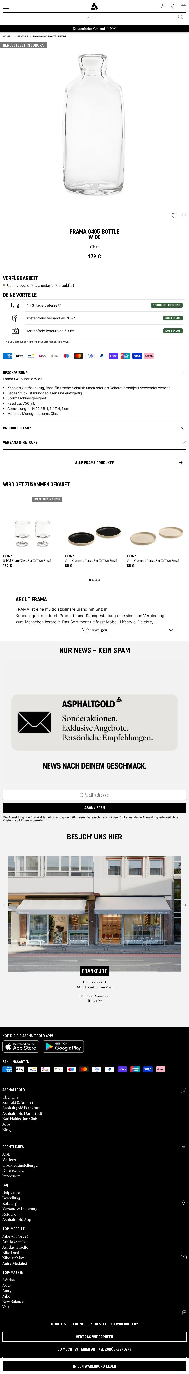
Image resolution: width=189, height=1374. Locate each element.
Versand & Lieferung (20, 1208)
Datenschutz (13, 1170)
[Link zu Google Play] (63, 1046)
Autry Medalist (14, 1263)
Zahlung (9, 1203)
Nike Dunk (11, 1252)
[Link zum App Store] (20, 1046)
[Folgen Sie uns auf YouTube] (184, 1257)
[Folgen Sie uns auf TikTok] (183, 1146)
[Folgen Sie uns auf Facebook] (183, 1202)
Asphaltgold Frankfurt (21, 1107)
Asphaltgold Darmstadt (22, 1113)
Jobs (6, 1124)
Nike (6, 1296)
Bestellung (11, 1197)
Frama (78, 231)
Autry (7, 1290)
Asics (6, 1285)
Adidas (8, 1279)
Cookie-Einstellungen (21, 1165)
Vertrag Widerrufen (94, 1337)
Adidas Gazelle (15, 1247)
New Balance (13, 1301)
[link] (94, 6)
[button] (184, 216)
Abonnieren (94, 808)
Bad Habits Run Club (19, 1118)
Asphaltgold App (16, 1219)
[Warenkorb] (183, 6)
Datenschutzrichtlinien (102, 817)
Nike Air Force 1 (15, 1236)
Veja (6, 1306)
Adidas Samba (14, 1241)
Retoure (9, 1214)
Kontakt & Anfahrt (17, 1102)
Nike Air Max (13, 1257)
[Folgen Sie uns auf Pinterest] (184, 1312)
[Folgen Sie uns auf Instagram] (183, 1090)
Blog (6, 1129)
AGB (6, 1154)
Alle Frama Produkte (94, 462)
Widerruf (10, 1159)
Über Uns (10, 1096)
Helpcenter (11, 1192)
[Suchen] (181, 17)
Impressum (11, 1175)
